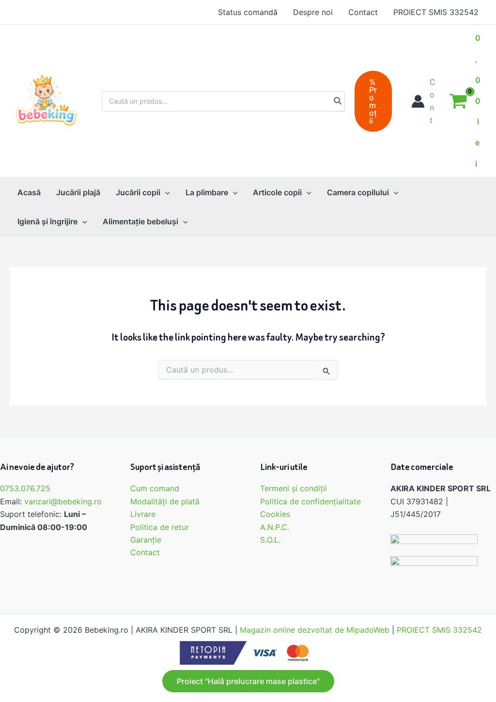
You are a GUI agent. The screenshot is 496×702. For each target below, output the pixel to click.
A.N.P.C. (274, 527)
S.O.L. (270, 540)
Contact (145, 552)
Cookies (275, 514)
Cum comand (154, 488)
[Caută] (338, 101)
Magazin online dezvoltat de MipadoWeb (314, 630)
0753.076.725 (25, 488)
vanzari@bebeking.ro (63, 501)
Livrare (142, 514)
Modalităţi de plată (165, 501)
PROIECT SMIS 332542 (439, 630)
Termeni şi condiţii (293, 488)
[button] (373, 101)
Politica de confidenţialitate (310, 501)
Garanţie (145, 540)
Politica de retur (159, 527)
